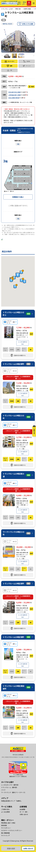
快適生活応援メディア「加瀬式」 (11, 801)
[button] (18, 275)
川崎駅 (19, 95)
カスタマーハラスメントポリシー (11, 830)
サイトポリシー (6, 828)
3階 (18, 144)
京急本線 (11, 92)
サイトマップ (5, 835)
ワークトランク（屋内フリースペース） (13, 792)
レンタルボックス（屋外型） (10, 785)
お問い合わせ (28, 848)
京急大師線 (11, 98)
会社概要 (22, 809)
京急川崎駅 (17, 92)
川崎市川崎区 (27, 9)
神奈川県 (18, 9)
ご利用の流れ (5, 809)
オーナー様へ (24, 812)
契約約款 (4, 825)
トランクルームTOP (7, 9)
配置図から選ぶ (18, 197)
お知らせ (34, 430)
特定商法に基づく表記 (8, 823)
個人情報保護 (5, 833)
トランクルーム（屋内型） (9, 787)
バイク (3, 790)
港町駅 (17, 98)
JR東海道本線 (12, 95)
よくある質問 (5, 812)
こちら (7, 227)
